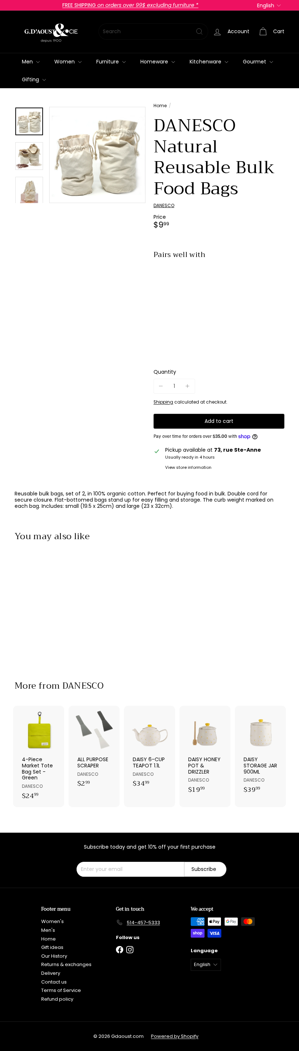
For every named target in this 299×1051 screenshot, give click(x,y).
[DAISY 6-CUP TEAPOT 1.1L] (149, 750)
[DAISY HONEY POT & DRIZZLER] (205, 753)
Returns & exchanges (66, 964)
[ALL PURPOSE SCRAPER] (94, 750)
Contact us (54, 981)
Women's (52, 921)
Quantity (165, 372)
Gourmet (255, 61)
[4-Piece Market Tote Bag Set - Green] (39, 756)
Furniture (108, 61)
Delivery (50, 973)
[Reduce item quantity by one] (161, 386)
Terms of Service (61, 990)
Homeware (155, 61)
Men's (48, 930)
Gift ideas (52, 947)
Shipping (163, 402)
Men (28, 61)
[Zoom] (97, 155)
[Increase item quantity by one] (187, 386)
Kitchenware (206, 61)
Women (65, 61)
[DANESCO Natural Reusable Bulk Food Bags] (219, 292)
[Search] (199, 31)
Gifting (31, 79)
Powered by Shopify (174, 1036)
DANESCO (83, 685)
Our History (54, 956)
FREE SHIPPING (130, 5)
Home (160, 105)
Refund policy (57, 999)
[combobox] (153, 31)
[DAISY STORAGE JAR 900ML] (260, 753)
